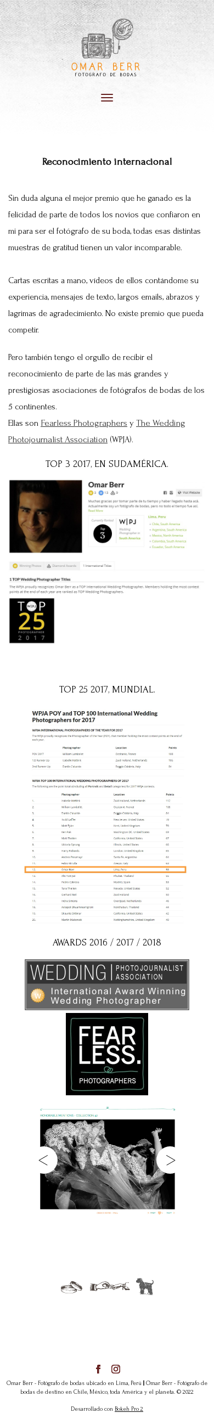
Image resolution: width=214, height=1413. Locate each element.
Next (170, 1160)
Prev (44, 1160)
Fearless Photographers (84, 423)
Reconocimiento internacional (107, 161)
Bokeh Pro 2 (129, 1409)
